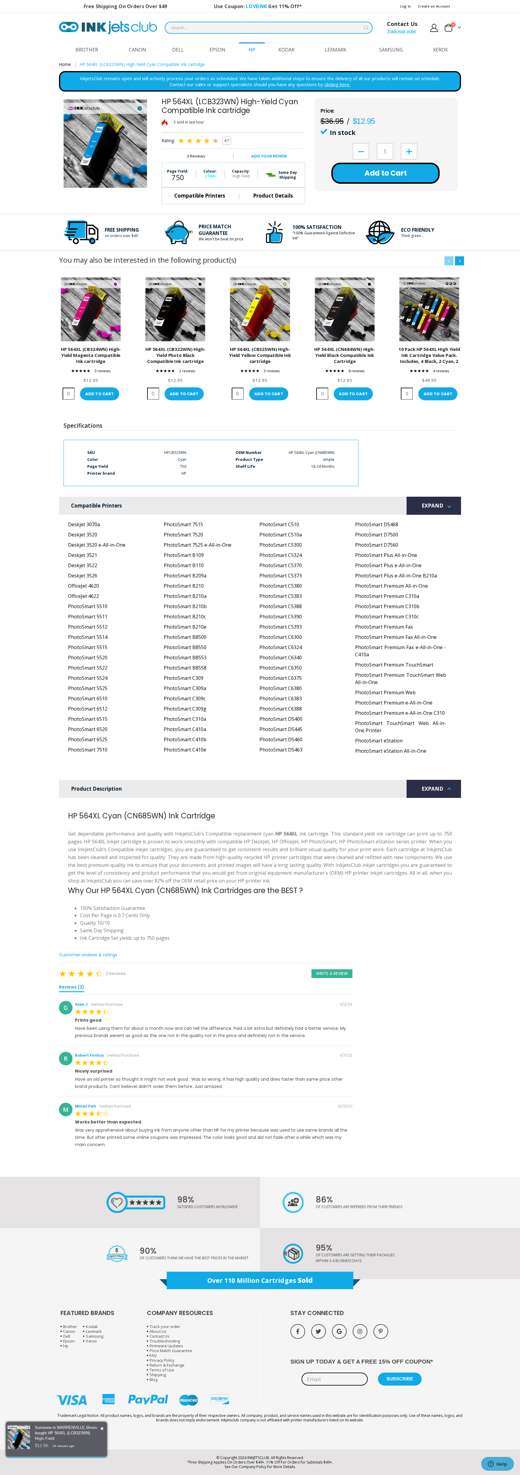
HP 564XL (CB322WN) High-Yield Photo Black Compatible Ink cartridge (175, 355)
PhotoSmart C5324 (280, 555)
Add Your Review (269, 156)
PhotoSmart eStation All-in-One (390, 751)
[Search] (366, 28)
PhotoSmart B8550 (185, 647)
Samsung (94, 1336)
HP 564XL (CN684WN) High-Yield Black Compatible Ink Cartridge (344, 355)
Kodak (92, 1326)
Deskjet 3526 (82, 575)
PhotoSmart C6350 (280, 667)
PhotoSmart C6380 (280, 688)
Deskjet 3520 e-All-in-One (96, 545)
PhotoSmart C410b (185, 739)
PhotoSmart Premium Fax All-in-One (396, 637)
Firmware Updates (166, 1345)
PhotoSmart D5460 (280, 739)
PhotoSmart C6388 (280, 708)
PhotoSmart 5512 (87, 626)
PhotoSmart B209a (185, 575)
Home (65, 64)
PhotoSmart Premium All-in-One (391, 586)
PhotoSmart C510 (279, 524)
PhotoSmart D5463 (280, 749)
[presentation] (459, 260)
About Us (158, 1331)
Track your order (401, 31)
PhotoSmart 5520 (87, 657)
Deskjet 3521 (82, 555)
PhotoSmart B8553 (185, 657)
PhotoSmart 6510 (87, 698)
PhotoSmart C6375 (280, 678)
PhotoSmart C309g (185, 708)
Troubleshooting (165, 1341)
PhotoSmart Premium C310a (387, 596)
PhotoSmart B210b (185, 606)
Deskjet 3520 (82, 534)
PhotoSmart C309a (185, 688)
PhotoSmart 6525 (87, 739)
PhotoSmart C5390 (280, 616)
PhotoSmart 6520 (87, 729)
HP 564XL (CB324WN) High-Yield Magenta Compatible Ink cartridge (91, 355)
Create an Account (434, 6)
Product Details (273, 195)
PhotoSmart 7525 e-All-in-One (197, 545)
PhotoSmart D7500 (376, 534)
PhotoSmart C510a (280, 534)
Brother (70, 1326)
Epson (69, 1341)
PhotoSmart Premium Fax (384, 626)
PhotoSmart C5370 (280, 565)
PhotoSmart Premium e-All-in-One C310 (400, 713)
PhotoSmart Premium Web (385, 692)
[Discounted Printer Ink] (108, 27)
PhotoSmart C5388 (280, 606)
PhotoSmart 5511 (87, 616)
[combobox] (269, 28)
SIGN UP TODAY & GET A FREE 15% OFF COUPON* (361, 1361)
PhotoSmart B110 (184, 565)
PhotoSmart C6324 (280, 647)
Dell (66, 1336)
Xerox (91, 1341)
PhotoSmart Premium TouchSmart (394, 664)
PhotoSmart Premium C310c (387, 616)
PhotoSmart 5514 (87, 637)
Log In (405, 6)
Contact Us (402, 23)
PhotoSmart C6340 (280, 657)
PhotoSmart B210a (185, 596)
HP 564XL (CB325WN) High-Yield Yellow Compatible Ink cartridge (260, 355)
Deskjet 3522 (82, 565)
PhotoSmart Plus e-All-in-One (388, 565)
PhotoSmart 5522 (87, 667)
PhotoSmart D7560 (376, 545)
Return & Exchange (167, 1365)
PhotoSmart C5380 (280, 586)
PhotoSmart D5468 (376, 524)
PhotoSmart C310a (185, 719)
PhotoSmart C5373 (280, 575)
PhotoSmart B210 (184, 586)
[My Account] (434, 28)
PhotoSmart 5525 (87, 688)
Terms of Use (162, 1369)
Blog (153, 1379)
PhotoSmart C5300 (280, 545)
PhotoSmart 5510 (87, 606)
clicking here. (337, 84)
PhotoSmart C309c (185, 698)
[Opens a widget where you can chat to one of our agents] (497, 1464)
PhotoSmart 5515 (87, 647)
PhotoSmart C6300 (280, 637)
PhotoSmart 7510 (87, 749)
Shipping (158, 1374)
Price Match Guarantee (171, 1350)
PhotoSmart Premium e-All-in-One (393, 702)
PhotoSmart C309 (183, 678)
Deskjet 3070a (84, 524)
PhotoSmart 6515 (87, 719)
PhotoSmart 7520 (183, 534)
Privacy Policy (162, 1360)
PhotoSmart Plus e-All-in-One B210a (396, 575)
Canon (69, 1331)
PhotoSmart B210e (185, 626)
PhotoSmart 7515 (183, 524)
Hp (65, 1345)
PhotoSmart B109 (184, 555)
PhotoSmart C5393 (280, 626)
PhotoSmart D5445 (280, 729)
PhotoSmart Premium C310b (387, 606)
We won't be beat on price (221, 239)
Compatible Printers (199, 195)
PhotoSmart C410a (185, 729)
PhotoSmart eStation (379, 740)
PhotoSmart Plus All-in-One (386, 555)
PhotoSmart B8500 (185, 637)
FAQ (153, 1355)
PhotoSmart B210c (185, 616)
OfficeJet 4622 (83, 596)
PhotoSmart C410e (185, 749)
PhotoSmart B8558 (185, 667)
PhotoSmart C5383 (280, 596)
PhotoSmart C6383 (280, 698)
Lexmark (93, 1331)
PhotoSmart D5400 (280, 719)
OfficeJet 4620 (83, 586)
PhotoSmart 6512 (87, 708)
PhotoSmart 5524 (87, 678)
